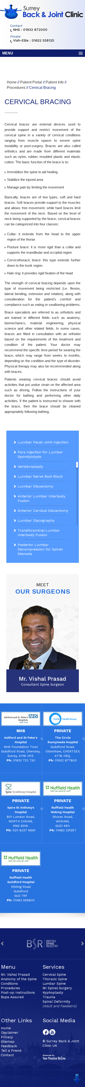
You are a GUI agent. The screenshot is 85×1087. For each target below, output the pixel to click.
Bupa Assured (12, 997)
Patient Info (55, 82)
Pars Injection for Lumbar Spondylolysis (40, 454)
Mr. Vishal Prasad (42, 681)
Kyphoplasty (53, 993)
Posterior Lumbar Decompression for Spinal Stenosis (40, 549)
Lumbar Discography (36, 520)
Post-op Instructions (18, 993)
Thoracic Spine (55, 979)
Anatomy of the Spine (19, 979)
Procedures (16, 87)
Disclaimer (9, 1033)
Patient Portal (31, 82)
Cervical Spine (54, 975)
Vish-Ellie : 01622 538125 (33, 40)
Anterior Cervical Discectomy (43, 510)
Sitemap (8, 1042)
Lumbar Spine (54, 984)
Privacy (7, 1037)
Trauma (49, 997)
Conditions (9, 984)
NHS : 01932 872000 (30, 29)
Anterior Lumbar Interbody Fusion (41, 498)
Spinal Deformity (56, 1002)
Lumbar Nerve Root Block (40, 476)
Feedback (9, 1046)
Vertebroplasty (30, 466)
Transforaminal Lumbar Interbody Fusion (39, 532)
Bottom (78, 1078)
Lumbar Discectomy (35, 486)
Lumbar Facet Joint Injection (43, 442)
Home (12, 82)
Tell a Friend (11, 1051)
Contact (7, 1055)
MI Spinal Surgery (57, 988)
